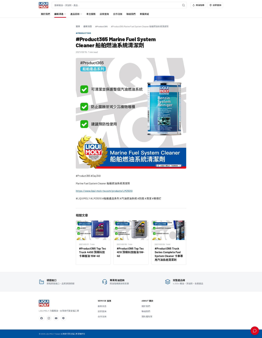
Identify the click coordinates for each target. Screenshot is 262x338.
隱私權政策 (147, 316)
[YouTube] (56, 318)
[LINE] (63, 318)
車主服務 (91, 14)
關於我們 (45, 14)
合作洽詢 (117, 14)
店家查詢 (217, 5)
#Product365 (101, 26)
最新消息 (58, 14)
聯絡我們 (131, 14)
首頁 (78, 26)
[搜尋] (183, 5)
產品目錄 (74, 14)
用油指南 (200, 5)
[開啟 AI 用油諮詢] (254, 330)
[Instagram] (49, 318)
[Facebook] (41, 318)
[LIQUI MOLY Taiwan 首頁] (43, 5)
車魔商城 (144, 14)
